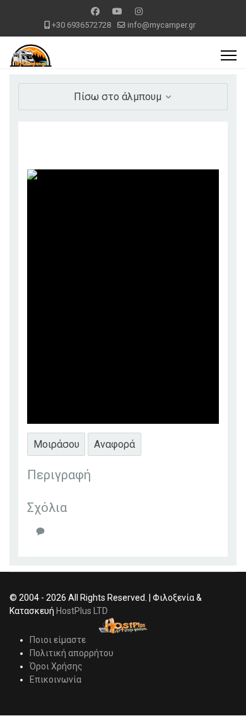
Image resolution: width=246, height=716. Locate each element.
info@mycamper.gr (161, 25)
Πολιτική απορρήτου (72, 653)
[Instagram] (139, 11)
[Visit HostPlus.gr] (123, 626)
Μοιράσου (56, 444)
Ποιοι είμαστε (58, 640)
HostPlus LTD (82, 611)
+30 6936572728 (81, 25)
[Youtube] (117, 11)
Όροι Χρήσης (56, 666)
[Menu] (229, 55)
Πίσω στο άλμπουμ (119, 97)
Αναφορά (114, 444)
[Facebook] (95, 11)
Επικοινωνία (55, 679)
